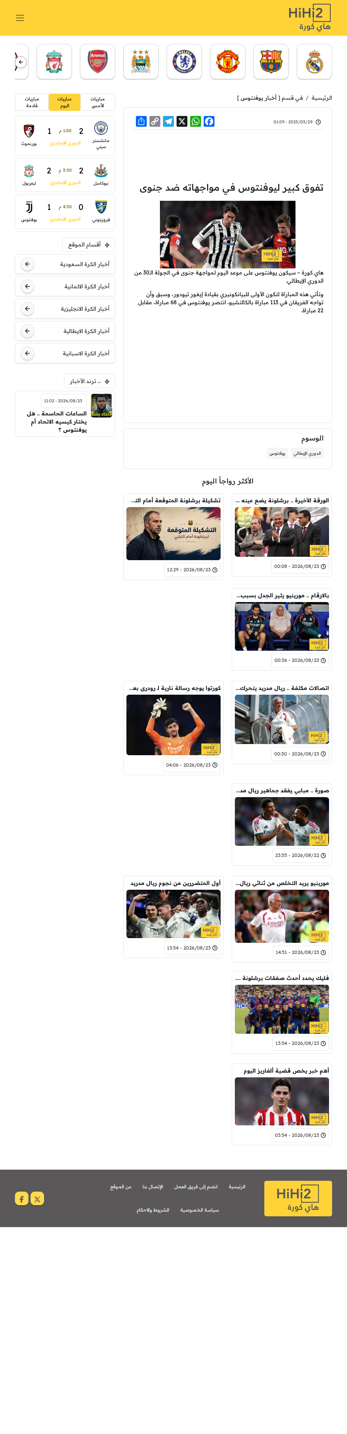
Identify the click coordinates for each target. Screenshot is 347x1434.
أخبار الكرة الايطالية (86, 331)
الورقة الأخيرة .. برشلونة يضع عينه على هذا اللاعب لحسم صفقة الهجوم (282, 500)
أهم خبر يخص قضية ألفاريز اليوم (286, 1070)
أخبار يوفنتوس (259, 97)
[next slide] (21, 62)
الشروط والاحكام (153, 1210)
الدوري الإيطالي (307, 453)
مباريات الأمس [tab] (97, 102)
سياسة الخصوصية (199, 1210)
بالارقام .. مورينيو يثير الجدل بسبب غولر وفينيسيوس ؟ (282, 595)
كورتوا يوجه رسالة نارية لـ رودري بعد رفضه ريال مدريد (173, 688)
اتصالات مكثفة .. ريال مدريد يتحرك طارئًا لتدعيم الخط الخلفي (282, 688)
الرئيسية (321, 97)
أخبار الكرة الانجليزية (85, 308)
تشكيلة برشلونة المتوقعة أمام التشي (173, 500)
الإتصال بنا (153, 1187)
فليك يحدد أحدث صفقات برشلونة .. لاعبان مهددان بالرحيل (282, 978)
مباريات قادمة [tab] (32, 102)
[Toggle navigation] (20, 18)
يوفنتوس (277, 453)
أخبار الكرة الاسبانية (86, 353)
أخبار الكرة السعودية (84, 264)
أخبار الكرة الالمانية (86, 286)
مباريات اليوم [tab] (64, 102)
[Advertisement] (228, 155)
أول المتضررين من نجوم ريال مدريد (175, 883)
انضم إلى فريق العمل (196, 1187)
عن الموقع (120, 1187)
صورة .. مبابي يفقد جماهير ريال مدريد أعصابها (282, 790)
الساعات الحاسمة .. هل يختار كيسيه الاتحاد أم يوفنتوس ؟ (56, 421)
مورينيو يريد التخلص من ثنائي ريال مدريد (282, 883)
